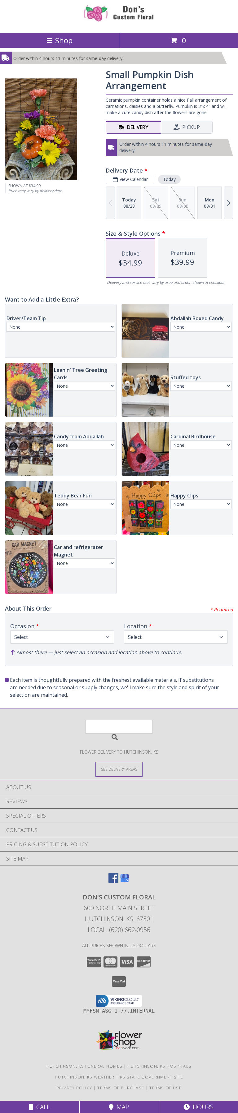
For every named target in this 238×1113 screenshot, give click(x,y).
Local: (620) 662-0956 (119, 930)
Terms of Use (165, 1088)
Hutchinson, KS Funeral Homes (84, 1066)
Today (169, 179)
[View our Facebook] (113, 880)
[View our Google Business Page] (125, 880)
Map (121, 1107)
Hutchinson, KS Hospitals (160, 1066)
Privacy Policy (74, 1088)
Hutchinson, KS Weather (85, 1077)
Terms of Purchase (120, 1088)
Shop (64, 40)
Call (41, 1107)
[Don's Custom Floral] (119, 24)
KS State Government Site (151, 1077)
